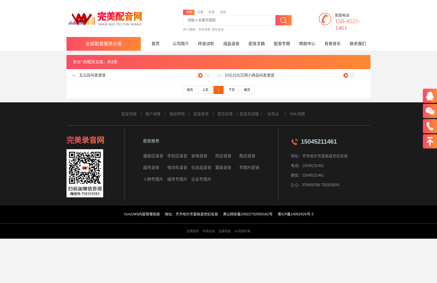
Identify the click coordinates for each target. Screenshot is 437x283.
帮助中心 (307, 44)
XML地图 (297, 114)
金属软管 (225, 231)
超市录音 (151, 167)
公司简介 (181, 44)
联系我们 (358, 44)
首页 (155, 44)
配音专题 (282, 44)
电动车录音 (177, 167)
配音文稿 (257, 44)
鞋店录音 (247, 156)
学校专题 (204, 29)
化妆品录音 (201, 167)
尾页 (247, 90)
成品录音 (231, 44)
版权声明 (177, 114)
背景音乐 (332, 44)
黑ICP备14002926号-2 (296, 214)
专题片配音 (249, 167)
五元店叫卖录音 (92, 75)
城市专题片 (177, 179)
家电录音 (199, 156)
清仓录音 (218, 29)
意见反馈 (225, 114)
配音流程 (129, 114)
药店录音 (223, 156)
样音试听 (206, 44)
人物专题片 (153, 179)
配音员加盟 (249, 114)
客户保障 (153, 114)
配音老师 (201, 114)
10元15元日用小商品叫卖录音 (249, 75)
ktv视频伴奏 (242, 231)
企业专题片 (201, 179)
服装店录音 (153, 156)
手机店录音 (177, 156)
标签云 (273, 114)
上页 (205, 90)
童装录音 (223, 167)
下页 (232, 90)
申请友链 (209, 231)
